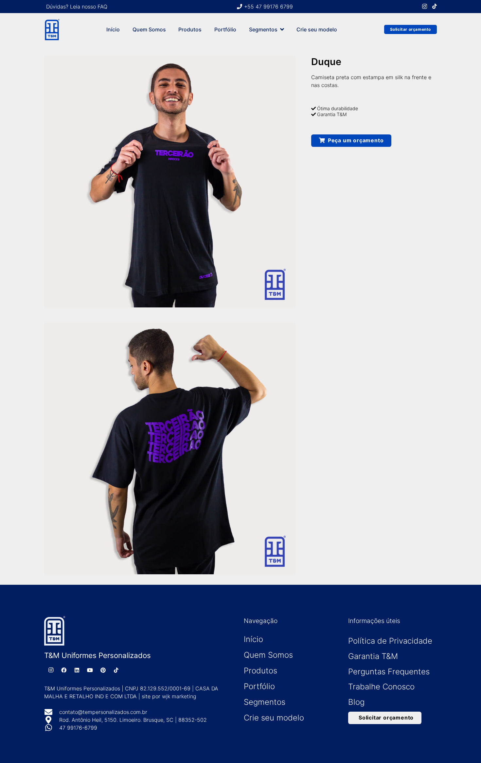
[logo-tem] (52, 29)
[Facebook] (63, 670)
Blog (356, 702)
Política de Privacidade (390, 641)
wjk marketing (179, 696)
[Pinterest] (103, 670)
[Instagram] (424, 6)
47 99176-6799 (78, 727)
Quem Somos (268, 655)
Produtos (260, 670)
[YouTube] (90, 670)
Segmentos (264, 702)
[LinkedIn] (76, 670)
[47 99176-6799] (51, 728)
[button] (282, 29)
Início (253, 639)
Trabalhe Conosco (381, 686)
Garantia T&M (373, 656)
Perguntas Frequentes (389, 671)
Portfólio (259, 686)
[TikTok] (434, 6)
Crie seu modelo (274, 717)
